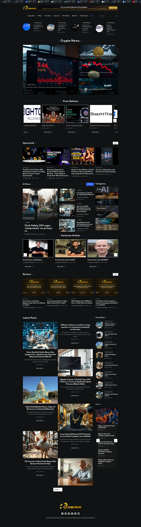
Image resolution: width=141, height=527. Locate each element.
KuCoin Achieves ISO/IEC (32, 125)
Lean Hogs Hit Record (111, 365)
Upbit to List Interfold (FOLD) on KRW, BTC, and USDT (96, 89)
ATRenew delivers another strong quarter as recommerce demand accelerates (75, 327)
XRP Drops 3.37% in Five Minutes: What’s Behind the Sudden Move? (46, 87)
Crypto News (31, 15)
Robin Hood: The (100, 125)
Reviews (25, 298)
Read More (29, 132)
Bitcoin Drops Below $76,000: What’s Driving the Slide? (97, 72)
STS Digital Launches (78, 125)
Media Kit (74, 15)
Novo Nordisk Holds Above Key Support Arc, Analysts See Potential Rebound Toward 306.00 (40, 354)
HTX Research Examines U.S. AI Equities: (38, 26)
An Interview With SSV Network (99, 260)
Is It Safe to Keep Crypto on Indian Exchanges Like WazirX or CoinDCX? (58, 303)
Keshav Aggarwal (31, 234)
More (91, 15)
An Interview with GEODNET (33, 260)
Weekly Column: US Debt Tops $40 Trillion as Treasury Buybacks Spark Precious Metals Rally (75, 382)
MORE (57, 489)
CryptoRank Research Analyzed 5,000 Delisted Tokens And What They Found (106, 303)
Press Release (65, 15)
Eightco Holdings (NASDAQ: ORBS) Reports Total (111, 28)
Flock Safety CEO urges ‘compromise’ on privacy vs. (38, 228)
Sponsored (57, 15)
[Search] (117, 16)
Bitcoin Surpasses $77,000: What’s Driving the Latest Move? (98, 55)
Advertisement (84, 15)
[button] (26, 120)
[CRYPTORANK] (139, 2)
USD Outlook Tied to (111, 385)
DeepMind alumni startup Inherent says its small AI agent (84, 224)
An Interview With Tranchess (65, 260)
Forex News (48, 15)
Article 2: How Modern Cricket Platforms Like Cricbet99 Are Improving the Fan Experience (82, 171)
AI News (39, 15)
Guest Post (27, 178)
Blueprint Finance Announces (57, 125)
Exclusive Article (28, 256)
